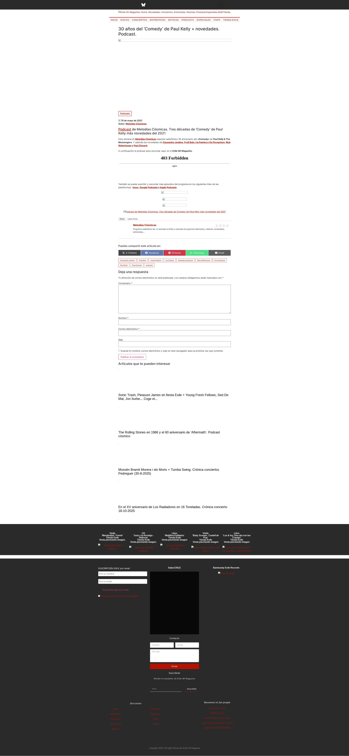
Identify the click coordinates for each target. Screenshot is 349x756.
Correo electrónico (129, 329)
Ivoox (135, 187)
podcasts (149, 265)
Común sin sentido (217, 708)
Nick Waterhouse (203, 260)
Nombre (123, 318)
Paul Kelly (124, 265)
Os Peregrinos (219, 260)
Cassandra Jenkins (173, 142)
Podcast (124, 129)
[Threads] (137, 5)
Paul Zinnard (140, 145)
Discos (125, 20)
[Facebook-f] (116, 5)
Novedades (115, 714)
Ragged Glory (217, 713)
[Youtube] (157, 5)
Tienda (155, 724)
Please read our (119, 596)
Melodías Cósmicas (136, 123)
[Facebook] (216, 225)
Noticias (173, 20)
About (122, 219)
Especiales (204, 20)
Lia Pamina (170, 260)
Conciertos (139, 20)
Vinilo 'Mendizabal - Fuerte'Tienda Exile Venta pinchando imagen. (112, 536)
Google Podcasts (149, 187)
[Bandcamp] (164, 5)
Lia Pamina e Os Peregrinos (210, 142)
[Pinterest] (150, 5)
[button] (221, 4)
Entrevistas (157, 20)
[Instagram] (130, 5)
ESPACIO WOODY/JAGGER (217, 728)
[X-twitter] (123, 5)
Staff (216, 20)
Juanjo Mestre (155, 260)
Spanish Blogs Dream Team (217, 718)
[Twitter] (220, 225)
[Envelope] (171, 5)
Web (120, 340)
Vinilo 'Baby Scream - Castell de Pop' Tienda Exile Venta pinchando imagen (205, 537)
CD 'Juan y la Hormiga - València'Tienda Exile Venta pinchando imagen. (143, 537)
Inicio (114, 20)
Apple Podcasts (168, 187)
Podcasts (188, 20)
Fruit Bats (189, 142)
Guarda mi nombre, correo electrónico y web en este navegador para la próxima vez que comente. (172, 351)
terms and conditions (128, 596)
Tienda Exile (230, 20)
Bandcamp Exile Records (226, 568)
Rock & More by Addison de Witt (217, 723)
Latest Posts (133, 219)
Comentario (125, 283)
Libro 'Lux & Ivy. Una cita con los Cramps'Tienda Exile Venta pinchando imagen (237, 537)
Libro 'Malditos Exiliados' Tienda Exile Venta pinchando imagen (174, 536)
